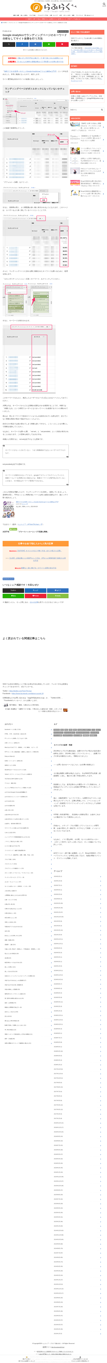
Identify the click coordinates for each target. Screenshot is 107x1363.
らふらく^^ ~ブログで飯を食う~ (52, 1343)
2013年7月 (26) (58, 1306)
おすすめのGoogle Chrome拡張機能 (16, 792)
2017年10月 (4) (58, 1078)
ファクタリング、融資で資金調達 (15, 850)
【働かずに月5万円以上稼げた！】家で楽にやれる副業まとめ (40, 58)
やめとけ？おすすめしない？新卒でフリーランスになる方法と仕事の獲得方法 (91, 172)
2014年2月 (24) (58, 1275)
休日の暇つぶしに (11, 917)
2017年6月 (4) (58, 1096)
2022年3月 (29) (58, 903)
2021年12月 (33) (58, 916)
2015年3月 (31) (58, 1217)
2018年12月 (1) (58, 1015)
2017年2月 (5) (58, 1114)
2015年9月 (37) (58, 1190)
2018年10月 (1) (58, 1024)
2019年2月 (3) (58, 1006)
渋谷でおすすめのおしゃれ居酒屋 (15, 980)
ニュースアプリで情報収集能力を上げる (17, 837)
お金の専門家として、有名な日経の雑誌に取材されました (55, 1354)
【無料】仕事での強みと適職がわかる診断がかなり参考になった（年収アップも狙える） (54, 19)
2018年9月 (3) (58, 1029)
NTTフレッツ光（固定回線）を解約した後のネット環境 (22, 752)
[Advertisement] (36, 619)
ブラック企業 (58, 735)
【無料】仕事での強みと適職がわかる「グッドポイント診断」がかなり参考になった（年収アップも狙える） (85, 127)
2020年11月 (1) (58, 943)
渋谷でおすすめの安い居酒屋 (14, 985)
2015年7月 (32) (58, 1199)
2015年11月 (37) (58, 1181)
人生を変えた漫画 (11, 891)
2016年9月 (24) (58, 1136)
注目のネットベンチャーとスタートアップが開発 (20, 976)
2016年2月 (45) (58, 1167)
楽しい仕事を (24, 15)
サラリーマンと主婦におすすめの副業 (17, 828)
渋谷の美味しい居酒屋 (12, 989)
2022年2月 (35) (58, 908)
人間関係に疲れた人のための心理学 (16, 895)
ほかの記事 (34, 602)
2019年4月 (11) (58, 1002)
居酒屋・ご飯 (10, 944)
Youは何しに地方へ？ (84, 730)
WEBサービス (10, 765)
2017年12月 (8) (58, 1069)
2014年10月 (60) (58, 1239)
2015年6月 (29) (58, 1203)
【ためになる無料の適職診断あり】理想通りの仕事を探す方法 (39, 62)
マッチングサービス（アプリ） (14, 877)
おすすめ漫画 (10, 805)
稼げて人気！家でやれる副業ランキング (27, 1360)
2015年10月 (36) (58, 1185)
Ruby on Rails (10, 756)
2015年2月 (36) (58, 1221)
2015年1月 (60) (58, 1226)
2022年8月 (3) (58, 899)
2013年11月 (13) (58, 1289)
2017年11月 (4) (58, 1073)
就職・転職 (16, 15)
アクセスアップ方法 (43, 15)
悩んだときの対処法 (12, 953)
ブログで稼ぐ (32, 15)
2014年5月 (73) (58, 1262)
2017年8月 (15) (58, 1087)
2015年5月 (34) (58, 1208)
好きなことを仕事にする (13, 935)
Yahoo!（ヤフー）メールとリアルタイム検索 (18, 774)
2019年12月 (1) (58, 970)
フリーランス (79, 15)
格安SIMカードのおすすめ (13, 962)
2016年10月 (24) (58, 1132)
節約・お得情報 (10, 1003)
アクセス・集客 (10, 783)
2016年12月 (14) (58, 1123)
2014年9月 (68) (58, 1244)
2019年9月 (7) (58, 984)
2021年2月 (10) (58, 930)
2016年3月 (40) (58, 1163)
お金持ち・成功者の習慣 (13, 823)
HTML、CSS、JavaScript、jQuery (15, 734)
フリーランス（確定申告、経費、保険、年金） (19, 855)
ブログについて (9, 579)
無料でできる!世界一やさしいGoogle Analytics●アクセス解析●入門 (29, 71)
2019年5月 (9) (58, 997)
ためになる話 (10, 832)
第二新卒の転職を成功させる (14, 998)
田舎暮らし (93, 735)
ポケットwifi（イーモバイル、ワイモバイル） (19, 873)
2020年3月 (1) (58, 961)
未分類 (8, 958)
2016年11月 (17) (58, 1127)
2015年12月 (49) (58, 1176)
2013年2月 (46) (58, 1329)
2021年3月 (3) (58, 925)
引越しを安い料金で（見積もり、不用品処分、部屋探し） (22, 949)
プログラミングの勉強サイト (14, 868)
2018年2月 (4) (58, 1060)
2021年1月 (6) (58, 934)
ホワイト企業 (78, 735)
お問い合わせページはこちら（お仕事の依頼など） (76, 765)
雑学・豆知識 (10, 1038)
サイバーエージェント (82, 732)
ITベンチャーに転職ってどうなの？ (16, 738)
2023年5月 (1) (58, 890)
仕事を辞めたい (10, 913)
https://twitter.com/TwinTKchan (20, 691)
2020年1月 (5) (58, 966)
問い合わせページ (89, 15)
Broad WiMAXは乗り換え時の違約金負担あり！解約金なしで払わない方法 (91, 183)
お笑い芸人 (9, 810)
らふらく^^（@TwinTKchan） (29, 524)
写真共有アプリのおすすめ (13, 926)
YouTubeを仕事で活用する (13, 778)
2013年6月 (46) (58, 1311)
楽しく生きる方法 (11, 971)
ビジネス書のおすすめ (12, 846)
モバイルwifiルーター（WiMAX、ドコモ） (18, 886)
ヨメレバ (24, 504)
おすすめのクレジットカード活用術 (16, 796)
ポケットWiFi (66, 15)
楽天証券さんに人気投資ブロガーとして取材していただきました (55, 1351)
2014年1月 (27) (58, 1280)
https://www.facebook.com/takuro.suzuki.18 (27, 693)
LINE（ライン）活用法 (12, 743)
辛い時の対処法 (10, 1029)
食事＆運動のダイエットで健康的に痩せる (18, 1043)
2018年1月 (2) (58, 1064)
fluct (62, 730)
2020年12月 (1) (58, 939)
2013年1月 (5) (58, 1333)
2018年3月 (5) (58, 1055)
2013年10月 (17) (58, 1293)
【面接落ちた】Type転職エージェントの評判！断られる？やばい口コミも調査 (86, 139)
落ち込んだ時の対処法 (12, 1021)
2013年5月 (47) (58, 1315)
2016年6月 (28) (58, 1150)
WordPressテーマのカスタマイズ (15, 770)
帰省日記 (85, 735)
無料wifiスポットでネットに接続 (15, 994)
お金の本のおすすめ (12, 814)
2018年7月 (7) (58, 1038)
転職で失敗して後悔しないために (15, 1025)
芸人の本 (8, 1016)
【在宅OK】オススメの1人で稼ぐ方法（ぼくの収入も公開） (39, 551)
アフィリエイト (58, 732)
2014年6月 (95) (58, 1257)
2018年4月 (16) (58, 1051)
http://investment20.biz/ (57, 1347)
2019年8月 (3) (58, 988)
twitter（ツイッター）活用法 (13, 761)
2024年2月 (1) (58, 876)
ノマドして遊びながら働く (13, 841)
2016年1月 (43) (58, 1172)
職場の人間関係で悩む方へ (13, 1007)
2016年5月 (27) (58, 1154)
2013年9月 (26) (58, 1297)
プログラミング (67, 735)
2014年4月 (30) (58, 1266)
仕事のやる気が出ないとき (13, 908)
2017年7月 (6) (58, 1091)
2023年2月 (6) (58, 894)
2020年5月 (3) (58, 952)
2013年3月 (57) (58, 1324)
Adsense (56, 730)
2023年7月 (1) (58, 885)
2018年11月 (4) (58, 1020)
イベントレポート (70, 732)
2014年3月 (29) (58, 1271)
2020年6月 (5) (58, 948)
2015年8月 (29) (58, 1194)
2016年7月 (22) (58, 1145)
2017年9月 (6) (58, 1082)
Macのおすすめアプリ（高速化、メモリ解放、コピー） (21, 747)
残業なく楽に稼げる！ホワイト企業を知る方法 (38, 568)
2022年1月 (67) (58, 912)
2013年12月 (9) (58, 1284)
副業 (73, 15)
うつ (93, 730)
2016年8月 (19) (58, 1141)
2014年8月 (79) (58, 1248)
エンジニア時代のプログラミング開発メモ (18, 787)
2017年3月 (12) (58, 1109)
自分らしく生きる (11, 1012)
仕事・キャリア (54, 15)
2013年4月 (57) (58, 1320)
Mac (66, 730)
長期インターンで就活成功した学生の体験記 (18, 1034)
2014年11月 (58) (58, 1235)
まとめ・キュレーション (13, 882)
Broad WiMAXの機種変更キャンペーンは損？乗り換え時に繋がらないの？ (91, 193)
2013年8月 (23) (58, 1302)
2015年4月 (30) (58, 1212)
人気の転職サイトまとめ (80, 1360)
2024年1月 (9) (58, 881)
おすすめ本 (9, 801)
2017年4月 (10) (58, 1105)
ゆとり (98, 730)
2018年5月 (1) (58, 1046)
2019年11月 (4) (58, 975)
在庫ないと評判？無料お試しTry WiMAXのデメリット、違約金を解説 (91, 161)
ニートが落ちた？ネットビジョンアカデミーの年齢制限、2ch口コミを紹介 (91, 151)
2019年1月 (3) (58, 1011)
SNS (70, 730)
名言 (60, 15)
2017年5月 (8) (58, 1100)
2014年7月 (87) (58, 1253)
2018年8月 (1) (58, 1033)
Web (75, 730)
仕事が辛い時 (10, 904)
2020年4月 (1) (58, 957)
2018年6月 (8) (58, 1042)
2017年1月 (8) (58, 1118)
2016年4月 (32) (58, 1159)
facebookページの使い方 (13, 729)
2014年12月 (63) (58, 1230)
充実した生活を (10, 922)
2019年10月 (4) (58, 979)
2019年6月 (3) (58, 993)
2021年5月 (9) (58, 921)
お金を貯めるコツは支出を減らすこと (17, 819)
